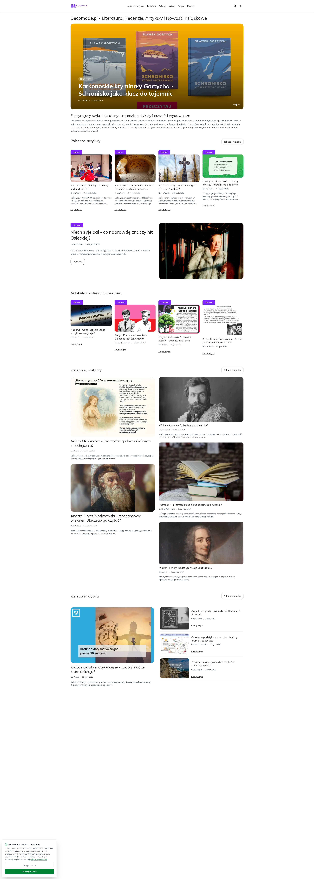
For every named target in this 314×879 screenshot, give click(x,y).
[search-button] (234, 6)
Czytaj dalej (78, 261)
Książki (181, 6)
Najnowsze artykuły (135, 6)
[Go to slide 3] (239, 105)
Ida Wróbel (82, 100)
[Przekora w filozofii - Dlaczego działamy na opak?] (157, 66)
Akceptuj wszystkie (29, 871)
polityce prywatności (38, 859)
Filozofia (84, 79)
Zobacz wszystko (232, 141)
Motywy (191, 6)
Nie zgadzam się (29, 865)
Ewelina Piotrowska (123, 343)
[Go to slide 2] (236, 104)
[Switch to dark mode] (241, 6)
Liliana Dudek (76, 193)
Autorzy (162, 6)
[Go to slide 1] (234, 104)
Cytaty (172, 6)
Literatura (151, 6)
